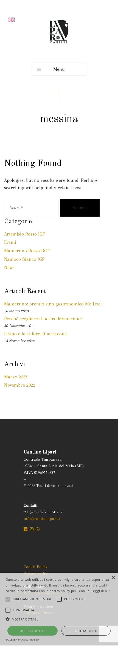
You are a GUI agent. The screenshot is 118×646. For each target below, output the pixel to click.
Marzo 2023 (15, 376)
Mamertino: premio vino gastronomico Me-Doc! (53, 304)
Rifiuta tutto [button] (86, 631)
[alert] (59, 609)
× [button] (113, 578)
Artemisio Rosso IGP (24, 234)
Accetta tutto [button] (32, 631)
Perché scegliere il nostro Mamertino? (43, 318)
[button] (59, 619)
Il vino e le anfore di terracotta (35, 333)
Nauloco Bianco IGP (24, 259)
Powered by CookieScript (22, 640)
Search (80, 207)
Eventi (10, 242)
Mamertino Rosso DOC (27, 250)
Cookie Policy (35, 566)
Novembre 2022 (19, 385)
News (9, 267)
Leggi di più (100, 590)
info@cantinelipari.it (42, 518)
